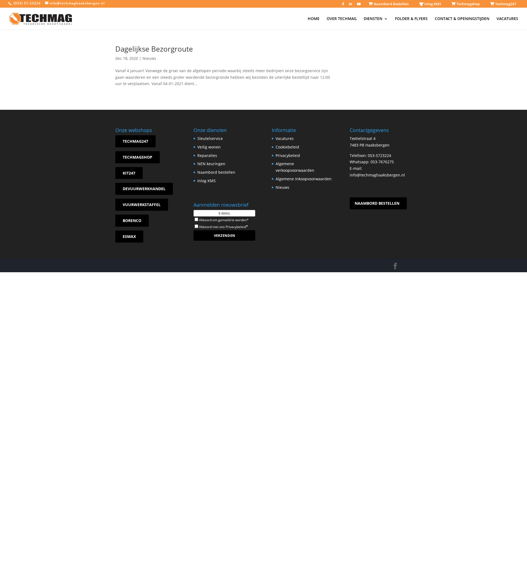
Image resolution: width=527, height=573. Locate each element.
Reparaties (207, 155)
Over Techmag (342, 19)
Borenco (132, 220)
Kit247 (129, 173)
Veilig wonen (209, 147)
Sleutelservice (210, 138)
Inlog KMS (432, 3)
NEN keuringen (211, 163)
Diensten (373, 19)
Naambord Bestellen (391, 3)
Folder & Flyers (411, 19)
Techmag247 (505, 3)
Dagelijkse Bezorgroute (154, 49)
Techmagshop (468, 3)
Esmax (129, 236)
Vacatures (507, 19)
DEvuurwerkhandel (144, 188)
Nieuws (149, 58)
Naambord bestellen (216, 172)
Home (313, 19)
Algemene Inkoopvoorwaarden (304, 178)
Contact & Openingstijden (462, 19)
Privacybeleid (236, 226)
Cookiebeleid (287, 147)
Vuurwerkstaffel (142, 204)
